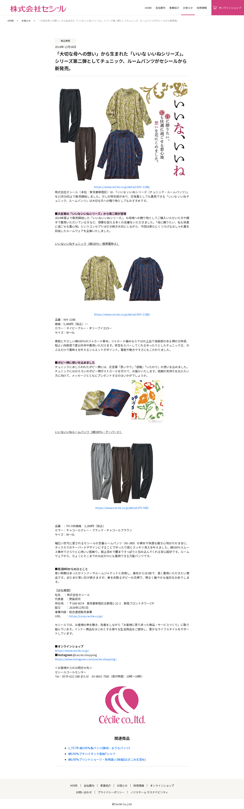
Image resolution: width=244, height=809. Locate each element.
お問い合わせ (84, 792)
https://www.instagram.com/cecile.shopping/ (86, 659)
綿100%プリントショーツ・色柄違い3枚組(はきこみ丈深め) (107, 759)
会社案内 (160, 8)
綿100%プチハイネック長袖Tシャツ (91, 754)
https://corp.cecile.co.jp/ (86, 616)
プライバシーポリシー (111, 792)
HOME (148, 8)
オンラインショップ (162, 785)
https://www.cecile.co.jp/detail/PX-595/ (122, 508)
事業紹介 (174, 8)
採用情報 (202, 8)
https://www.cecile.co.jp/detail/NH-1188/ (122, 187)
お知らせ (26, 20)
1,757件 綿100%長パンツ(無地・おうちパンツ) (99, 748)
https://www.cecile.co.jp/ (72, 650)
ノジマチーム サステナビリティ (149, 792)
